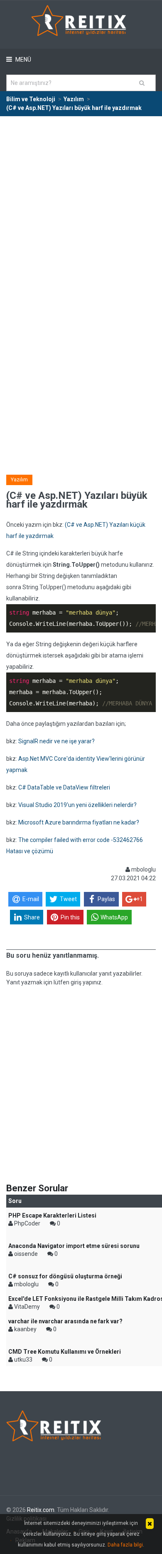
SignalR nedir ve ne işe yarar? (56, 741)
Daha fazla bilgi (125, 1545)
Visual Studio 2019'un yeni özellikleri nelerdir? (77, 805)
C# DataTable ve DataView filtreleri (64, 787)
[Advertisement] (81, 202)
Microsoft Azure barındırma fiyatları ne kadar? (78, 822)
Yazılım (19, 480)
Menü (22, 59)
